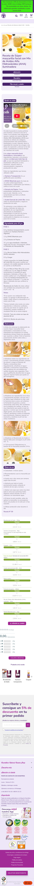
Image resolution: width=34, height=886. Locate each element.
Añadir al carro (18, 623)
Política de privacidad (17, 862)
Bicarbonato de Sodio (11, 286)
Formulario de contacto (7, 779)
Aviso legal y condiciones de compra (17, 855)
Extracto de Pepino (14, 240)
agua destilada (14, 243)
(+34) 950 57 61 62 (6, 791)
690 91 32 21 (17, 791)
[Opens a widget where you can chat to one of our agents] (27, 883)
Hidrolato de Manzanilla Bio (14, 246)
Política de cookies (17, 860)
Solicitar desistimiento (17, 873)
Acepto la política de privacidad (14, 730)
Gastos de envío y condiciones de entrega (17, 852)
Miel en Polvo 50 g (15, 269)
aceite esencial (18, 264)
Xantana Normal (17, 232)
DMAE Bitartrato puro (15, 237)
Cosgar (10, 257)
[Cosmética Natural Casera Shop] (4, 15)
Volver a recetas (17, 658)
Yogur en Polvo (22, 271)
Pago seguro (17, 857)
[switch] (3, 884)
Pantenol (23, 276)
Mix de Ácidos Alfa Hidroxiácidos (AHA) (15, 137)
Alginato (6, 233)
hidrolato (24, 243)
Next (31, 676)
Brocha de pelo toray (18, 319)
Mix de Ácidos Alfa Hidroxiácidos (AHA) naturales (17, 253)
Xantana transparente (15, 230)
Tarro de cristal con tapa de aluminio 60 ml (16, 315)
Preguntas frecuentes (17, 865)
